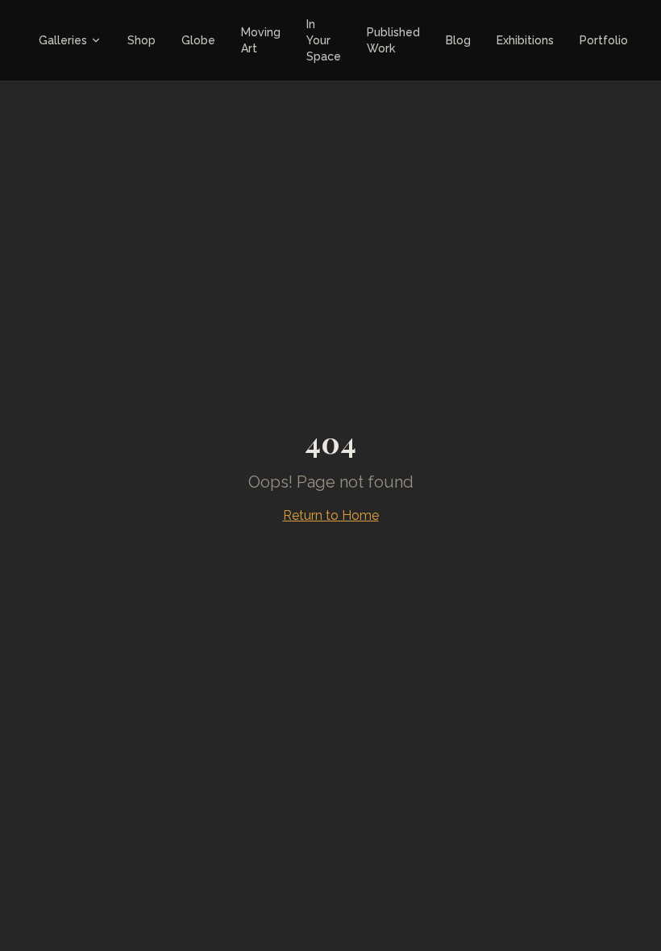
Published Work (393, 40)
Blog (458, 40)
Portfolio (604, 40)
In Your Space (323, 40)
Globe (198, 40)
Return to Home (331, 515)
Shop (141, 40)
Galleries (63, 40)
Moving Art (261, 40)
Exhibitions (525, 40)
